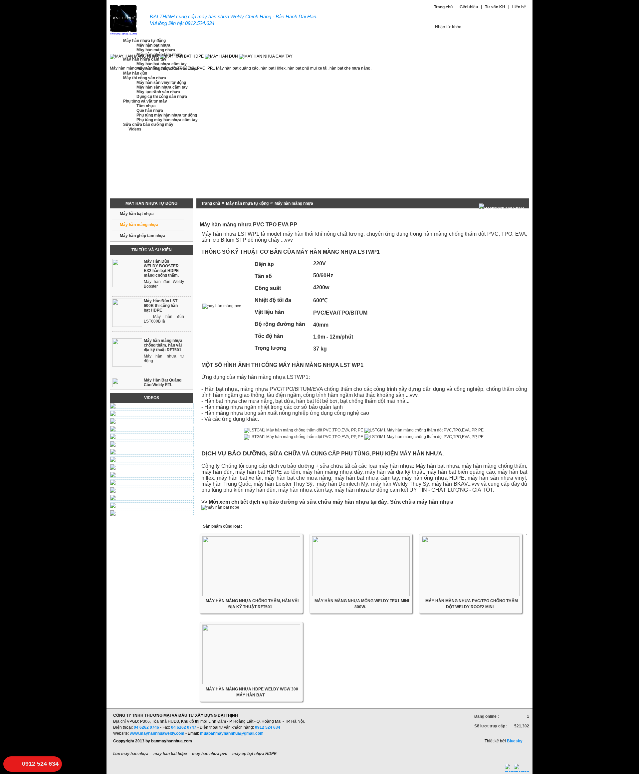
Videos (151, 397)
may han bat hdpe (170, 753)
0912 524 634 (40, 763)
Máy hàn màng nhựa (294, 203)
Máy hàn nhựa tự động (247, 203)
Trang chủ (210, 203)
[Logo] (123, 33)
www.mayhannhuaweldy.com (157, 733)
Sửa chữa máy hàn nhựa (421, 502)
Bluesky (515, 741)
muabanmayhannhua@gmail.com (232, 733)
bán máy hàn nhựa (130, 753)
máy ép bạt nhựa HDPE (254, 753)
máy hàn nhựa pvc (209, 753)
